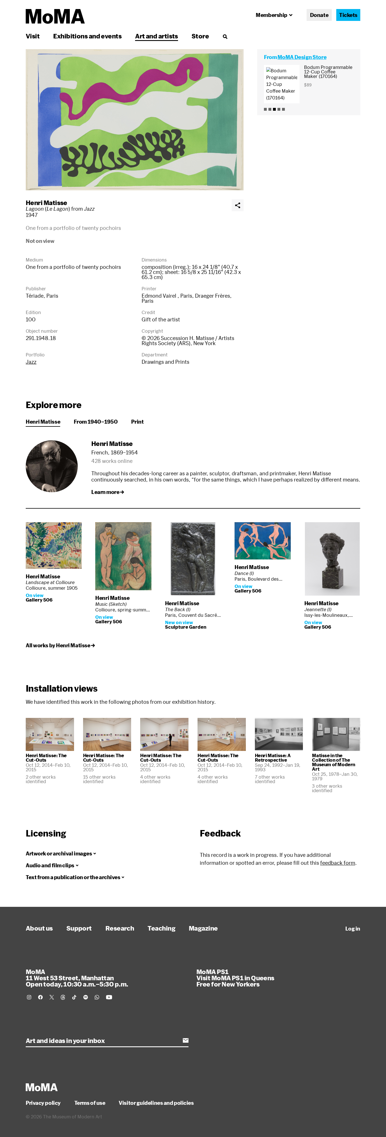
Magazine (203, 928)
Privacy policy (43, 1102)
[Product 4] (278, 109)
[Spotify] (85, 997)
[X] (51, 997)
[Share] (238, 205)
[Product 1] (265, 109)
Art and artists (156, 36)
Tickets (348, 15)
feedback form (337, 863)
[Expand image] (135, 119)
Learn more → (107, 492)
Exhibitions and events (87, 36)
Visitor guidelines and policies (156, 1102)
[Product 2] (269, 109)
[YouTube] (109, 997)
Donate (319, 15)
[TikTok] (74, 997)
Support (79, 928)
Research (119, 928)
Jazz (31, 362)
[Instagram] (29, 997)
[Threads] (63, 997)
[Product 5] (283, 109)
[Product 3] (274, 109)
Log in (352, 928)
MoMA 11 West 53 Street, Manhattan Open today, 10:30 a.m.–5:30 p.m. (77, 978)
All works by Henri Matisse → (60, 645)
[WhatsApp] (97, 997)
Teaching (161, 928)
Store (200, 36)
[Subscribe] (185, 1040)
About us (39, 928)
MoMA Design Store (301, 57)
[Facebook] (40, 997)
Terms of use (89, 1102)
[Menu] (224, 36)
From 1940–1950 (96, 422)
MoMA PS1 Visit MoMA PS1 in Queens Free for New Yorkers (235, 978)
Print (137, 422)
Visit (33, 36)
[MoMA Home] (55, 16)
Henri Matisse (46, 202)
